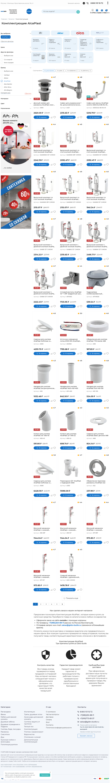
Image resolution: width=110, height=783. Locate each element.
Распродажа (6, 712)
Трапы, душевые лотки (33, 714)
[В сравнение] (51, 117)
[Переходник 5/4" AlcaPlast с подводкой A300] (71, 468)
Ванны (3, 714)
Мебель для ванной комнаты (8, 718)
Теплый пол (28, 727)
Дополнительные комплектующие (31, 741)
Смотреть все (5, 93)
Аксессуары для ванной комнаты (33, 718)
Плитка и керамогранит (33, 732)
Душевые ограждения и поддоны (10, 725)
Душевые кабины (8, 722)
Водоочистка (29, 734)
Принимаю (45, 775)
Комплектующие (30, 729)
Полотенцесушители (9, 744)
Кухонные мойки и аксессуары (8, 741)
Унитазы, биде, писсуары (11, 729)
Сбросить (28, 93)
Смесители (5, 734)
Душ (2, 737)
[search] (78, 12)
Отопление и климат (32, 737)
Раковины (5, 732)
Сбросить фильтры (7, 41)
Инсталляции (29, 712)
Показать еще (72, 598)
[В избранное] (54, 117)
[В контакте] (2, 778)
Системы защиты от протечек (32, 723)
